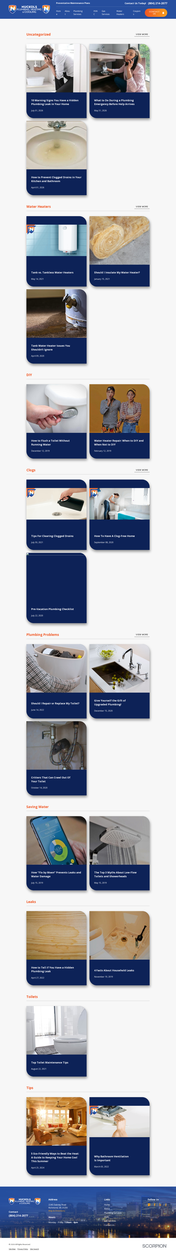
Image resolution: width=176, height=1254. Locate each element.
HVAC (106, 1217)
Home (107, 1204)
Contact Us (109, 1225)
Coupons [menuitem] (136, 13)
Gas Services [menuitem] (106, 13)
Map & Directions (56, 1210)
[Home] (29, 9)
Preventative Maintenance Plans (73, 3)
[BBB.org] (165, 1204)
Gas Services (110, 1221)
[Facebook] (154, 1204)
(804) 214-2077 (157, 3)
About (107, 1208)
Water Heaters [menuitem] (120, 13)
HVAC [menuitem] (96, 13)
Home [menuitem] (58, 13)
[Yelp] (160, 1204)
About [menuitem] (67, 13)
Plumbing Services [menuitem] (78, 13)
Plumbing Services (113, 1212)
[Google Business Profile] (149, 1204)
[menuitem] (12, 1249)
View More (142, 34)
